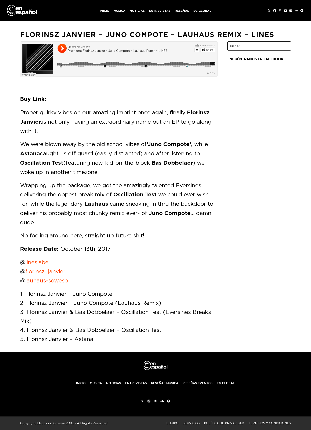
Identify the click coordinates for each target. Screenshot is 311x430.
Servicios (191, 423)
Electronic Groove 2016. (55, 423)
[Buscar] (284, 46)
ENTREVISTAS (136, 383)
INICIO (81, 383)
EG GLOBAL (226, 383)
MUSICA (96, 383)
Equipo (172, 423)
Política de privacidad (224, 423)
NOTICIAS (113, 383)
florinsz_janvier (45, 271)
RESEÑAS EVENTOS (198, 383)
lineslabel (37, 262)
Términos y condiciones (269, 423)
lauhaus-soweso (46, 280)
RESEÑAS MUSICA (164, 383)
